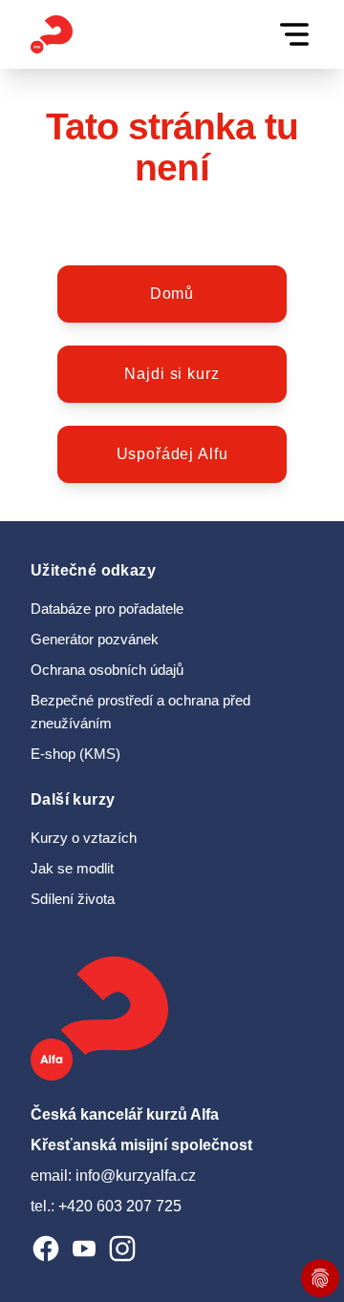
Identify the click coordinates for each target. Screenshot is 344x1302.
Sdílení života (73, 899)
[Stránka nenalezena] (52, 34)
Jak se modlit (72, 868)
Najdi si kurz (171, 374)
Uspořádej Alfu (172, 454)
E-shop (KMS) (75, 754)
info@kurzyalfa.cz (135, 1175)
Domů (172, 293)
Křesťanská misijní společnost (141, 1145)
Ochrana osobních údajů (107, 670)
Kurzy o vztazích (84, 838)
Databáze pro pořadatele (107, 609)
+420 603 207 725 (120, 1206)
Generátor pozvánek (95, 639)
